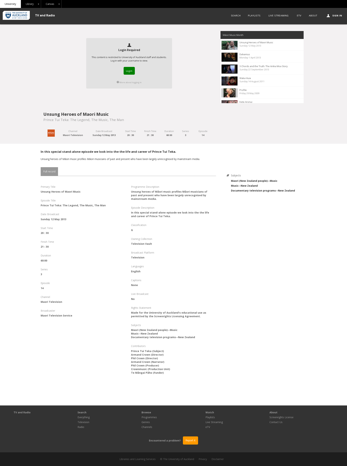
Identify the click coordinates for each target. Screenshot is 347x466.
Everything (84, 417)
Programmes (149, 417)
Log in (129, 70)
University (10, 4)
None (134, 285)
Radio (81, 427)
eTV (299, 15)
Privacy (203, 459)
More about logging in (130, 82)
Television (83, 422)
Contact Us (275, 422)
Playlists (254, 15)
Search (236, 15)
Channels (147, 427)
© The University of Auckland (177, 459)
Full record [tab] (49, 171)
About (313, 15)
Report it (190, 440)
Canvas (50, 4)
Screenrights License (281, 417)
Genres (146, 422)
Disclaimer (217, 459)
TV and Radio (45, 15)
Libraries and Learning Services (137, 459)
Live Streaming (279, 15)
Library (30, 4)
